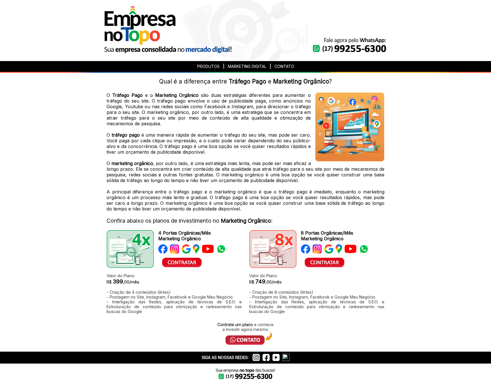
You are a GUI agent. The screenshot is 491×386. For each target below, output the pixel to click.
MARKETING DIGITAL (247, 66)
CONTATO (284, 66)
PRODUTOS (208, 66)
